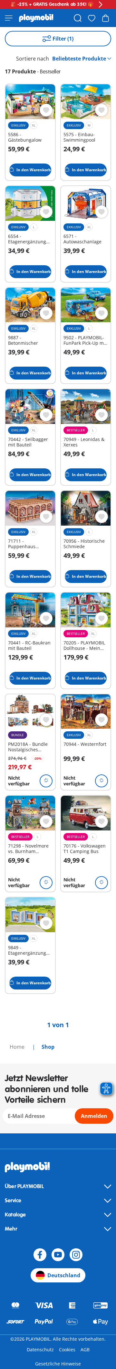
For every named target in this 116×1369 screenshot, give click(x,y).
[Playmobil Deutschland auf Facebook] (40, 1254)
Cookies (67, 1349)
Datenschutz (40, 1349)
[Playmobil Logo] (36, 18)
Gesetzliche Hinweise (58, 1364)
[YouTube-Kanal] (58, 1254)
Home (18, 1046)
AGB (85, 1349)
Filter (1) (63, 38)
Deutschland (63, 1275)
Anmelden (94, 1116)
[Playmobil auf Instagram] (76, 1254)
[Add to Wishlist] (46, 110)
